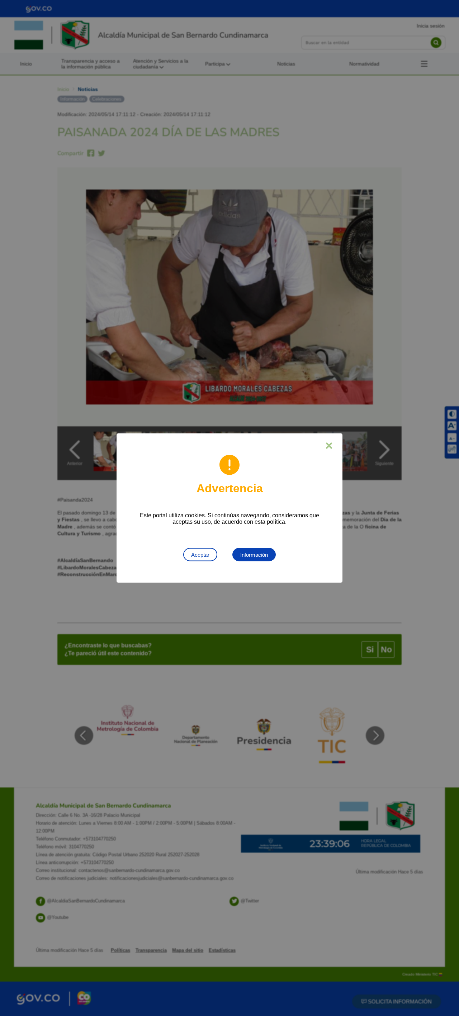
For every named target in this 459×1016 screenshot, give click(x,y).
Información (254, 555)
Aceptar (200, 555)
